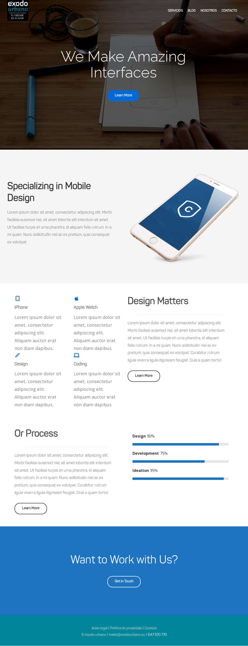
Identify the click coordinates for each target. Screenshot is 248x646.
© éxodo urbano (93, 635)
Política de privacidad (126, 628)
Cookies (151, 628)
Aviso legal (99, 628)
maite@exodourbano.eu (127, 635)
